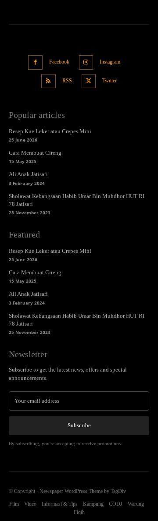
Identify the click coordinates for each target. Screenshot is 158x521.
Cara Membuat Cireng (35, 152)
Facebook (59, 62)
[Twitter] (89, 81)
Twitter (109, 81)
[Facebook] (35, 62)
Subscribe (79, 425)
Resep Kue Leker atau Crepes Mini (50, 131)
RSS (67, 81)
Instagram (110, 62)
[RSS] (48, 81)
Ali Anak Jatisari (28, 174)
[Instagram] (86, 62)
